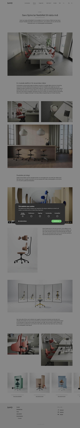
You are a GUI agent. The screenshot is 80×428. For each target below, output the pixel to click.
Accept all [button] (56, 221)
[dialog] (40, 214)
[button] (22, 221)
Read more (40, 210)
